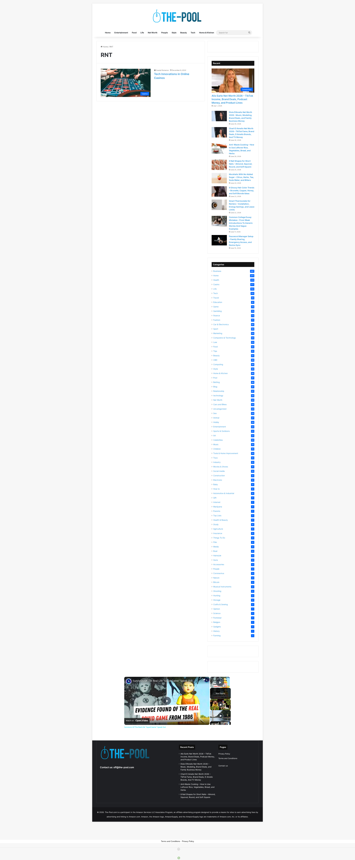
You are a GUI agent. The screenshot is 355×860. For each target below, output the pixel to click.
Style (174, 32)
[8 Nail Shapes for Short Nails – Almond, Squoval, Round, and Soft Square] (219, 165)
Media (216, 547)
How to (216, 489)
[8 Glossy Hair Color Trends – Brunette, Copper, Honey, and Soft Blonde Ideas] (219, 191)
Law (215, 342)
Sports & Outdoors (221, 431)
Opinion (216, 609)
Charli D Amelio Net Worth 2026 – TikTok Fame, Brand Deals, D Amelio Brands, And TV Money (197, 777)
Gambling (217, 311)
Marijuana (217, 507)
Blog (215, 387)
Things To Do (219, 538)
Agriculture (218, 529)
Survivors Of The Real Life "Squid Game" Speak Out (162, 680)
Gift (214, 498)
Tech (193, 32)
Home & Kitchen (206, 32)
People (164, 32)
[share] (203, 679)
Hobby (216, 422)
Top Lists (217, 515)
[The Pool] (177, 16)
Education (217, 302)
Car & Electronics (221, 324)
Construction (219, 475)
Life (142, 32)
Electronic (217, 480)
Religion (216, 622)
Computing (218, 364)
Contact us (223, 766)
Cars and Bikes (220, 404)
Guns (215, 560)
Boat (215, 551)
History (216, 631)
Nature (216, 578)
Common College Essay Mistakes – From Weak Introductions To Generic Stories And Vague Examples (241, 223)
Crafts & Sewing (220, 604)
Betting (216, 382)
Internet (216, 502)
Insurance (217, 533)
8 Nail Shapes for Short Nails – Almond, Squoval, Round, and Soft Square (240, 164)
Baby (215, 484)
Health (216, 280)
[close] (178, 849)
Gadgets (217, 627)
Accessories (218, 564)
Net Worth (152, 32)
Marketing (217, 333)
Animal (216, 418)
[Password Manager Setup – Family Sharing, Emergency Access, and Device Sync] (219, 240)
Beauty (183, 32)
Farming (216, 635)
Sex (215, 413)
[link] (128, 681)
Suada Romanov (162, 70)
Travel (216, 298)
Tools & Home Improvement (225, 453)
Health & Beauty (220, 520)
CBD (215, 360)
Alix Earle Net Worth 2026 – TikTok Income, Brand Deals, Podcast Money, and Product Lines (232, 99)
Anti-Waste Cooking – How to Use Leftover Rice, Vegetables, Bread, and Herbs (197, 787)
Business (217, 271)
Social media (219, 471)
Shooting (217, 591)
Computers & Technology (224, 338)
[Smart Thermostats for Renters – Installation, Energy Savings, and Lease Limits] (219, 205)
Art (214, 435)
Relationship (218, 391)
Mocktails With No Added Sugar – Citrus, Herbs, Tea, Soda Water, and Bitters (241, 177)
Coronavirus (218, 573)
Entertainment (121, 32)
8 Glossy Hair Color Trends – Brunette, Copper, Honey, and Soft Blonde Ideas (241, 190)
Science (216, 613)
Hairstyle (217, 555)
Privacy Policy (224, 754)
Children (217, 449)
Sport (215, 329)
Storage (216, 600)
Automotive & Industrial (223, 493)
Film (215, 542)
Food (134, 32)
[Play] (220, 704)
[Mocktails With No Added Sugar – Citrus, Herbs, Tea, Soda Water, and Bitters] (219, 178)
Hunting (216, 595)
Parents (216, 511)
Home (108, 32)
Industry (217, 462)
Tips (215, 351)
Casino (216, 284)
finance (216, 315)
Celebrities (218, 440)
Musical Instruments (222, 587)
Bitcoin (216, 582)
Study (216, 524)
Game (216, 307)
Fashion (216, 320)
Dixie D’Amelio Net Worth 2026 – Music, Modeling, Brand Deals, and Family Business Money (196, 767)
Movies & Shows (220, 467)
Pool (215, 378)
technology (218, 395)
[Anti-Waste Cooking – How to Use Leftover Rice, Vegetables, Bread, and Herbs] (219, 148)
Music (216, 444)
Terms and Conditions (227, 758)
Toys (215, 458)
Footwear (217, 618)
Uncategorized (219, 409)
